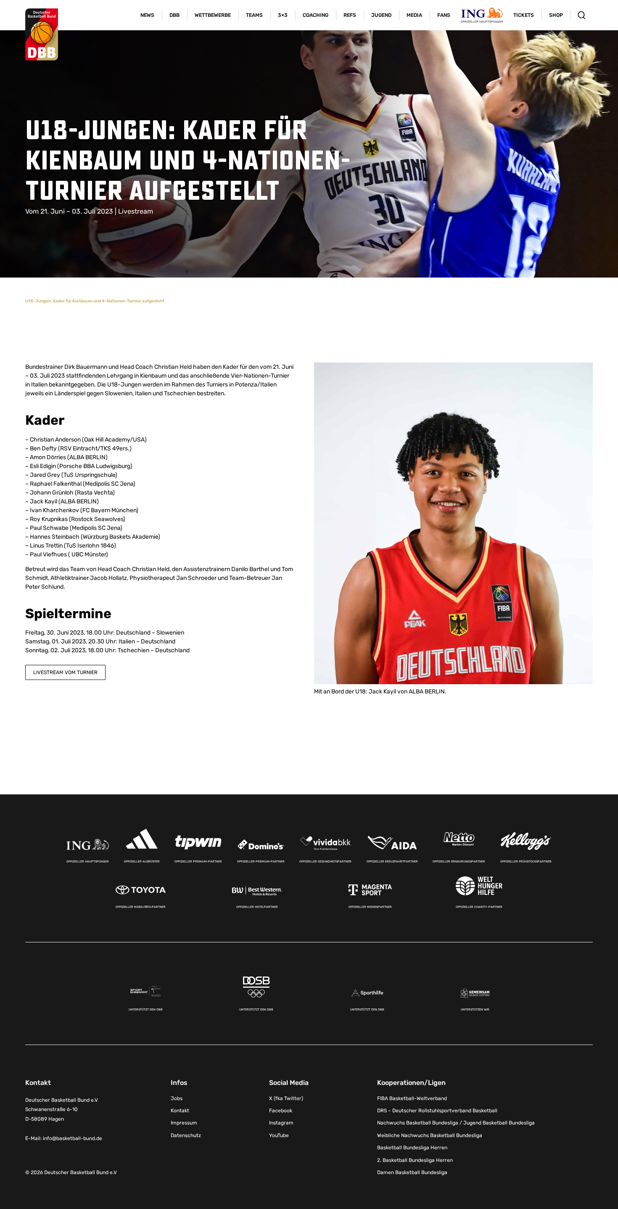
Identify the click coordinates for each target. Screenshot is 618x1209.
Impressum (184, 1123)
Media (414, 15)
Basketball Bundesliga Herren (412, 1148)
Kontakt (180, 1111)
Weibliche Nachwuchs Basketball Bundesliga (429, 1135)
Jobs (176, 1098)
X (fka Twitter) (286, 1098)
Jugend (381, 15)
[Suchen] (581, 15)
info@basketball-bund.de (72, 1138)
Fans (443, 15)
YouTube (279, 1135)
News (147, 15)
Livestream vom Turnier (65, 672)
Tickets (523, 15)
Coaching (315, 15)
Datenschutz (186, 1135)
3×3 (283, 15)
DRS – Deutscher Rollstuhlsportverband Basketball (437, 1111)
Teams (254, 15)
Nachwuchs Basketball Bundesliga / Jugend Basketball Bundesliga (456, 1123)
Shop (556, 15)
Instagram (281, 1123)
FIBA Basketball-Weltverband (412, 1098)
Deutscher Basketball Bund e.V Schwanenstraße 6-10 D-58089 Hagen (61, 1109)
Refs (349, 15)
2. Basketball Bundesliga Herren (415, 1160)
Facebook (280, 1111)
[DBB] (41, 34)
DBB (174, 15)
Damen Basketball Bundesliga (412, 1172)
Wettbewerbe (213, 15)
